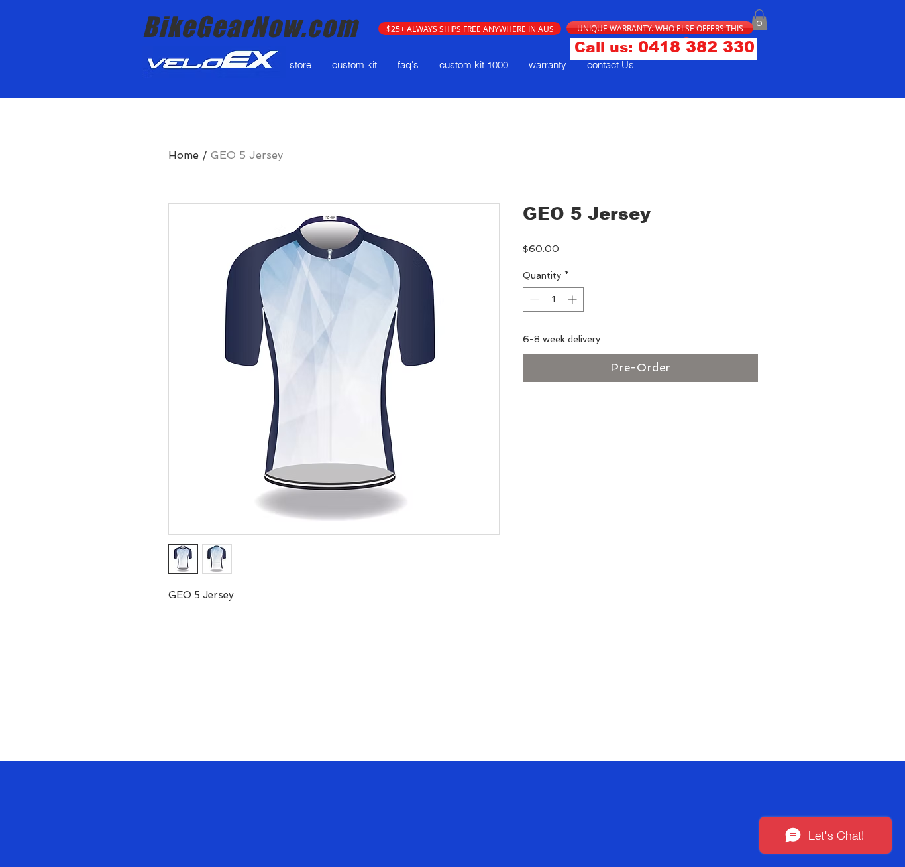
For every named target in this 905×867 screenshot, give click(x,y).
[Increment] (573, 299)
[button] (469, 28)
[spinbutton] (553, 299)
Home (183, 155)
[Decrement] (533, 299)
